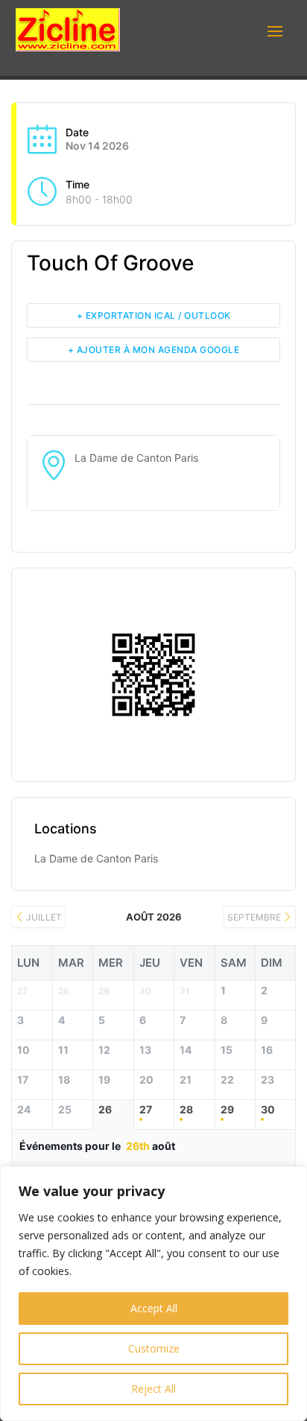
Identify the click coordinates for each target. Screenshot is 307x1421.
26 (105, 1110)
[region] (153, 1293)
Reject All (153, 1389)
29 (227, 1110)
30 (268, 1110)
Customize (154, 1348)
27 (145, 1110)
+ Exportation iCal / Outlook (154, 315)
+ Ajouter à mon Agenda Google (154, 349)
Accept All (153, 1308)
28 (186, 1110)
